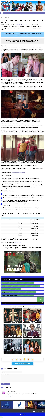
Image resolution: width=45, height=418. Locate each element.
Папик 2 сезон (17, 242)
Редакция (42, 411)
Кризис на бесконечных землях (19, 172)
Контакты (33, 411)
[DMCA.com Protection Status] (3, 417)
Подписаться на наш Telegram (23, 363)
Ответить (9, 396)
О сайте (37, 411)
